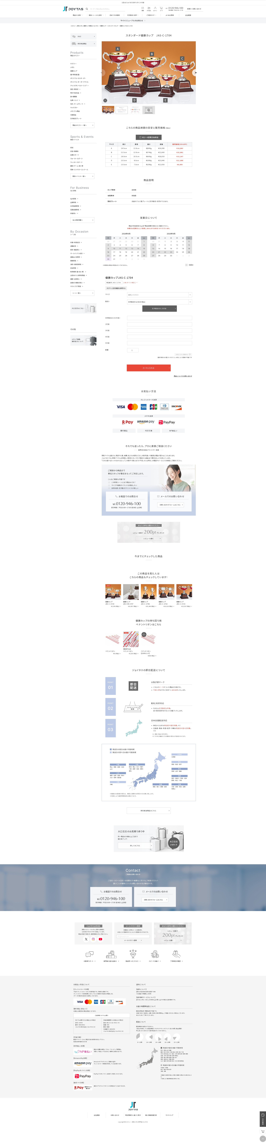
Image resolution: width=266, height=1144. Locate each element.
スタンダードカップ (113, 26)
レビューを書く (149, 538)
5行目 (107, 343)
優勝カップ (103, 26)
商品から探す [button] (77, 15)
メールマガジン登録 (130, 940)
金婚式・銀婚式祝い (76, 283)
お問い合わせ (115, 1115)
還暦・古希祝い (75, 279)
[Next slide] (195, 72)
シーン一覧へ (77, 293)
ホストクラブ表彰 (75, 286)
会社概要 (188, 15)
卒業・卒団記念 (75, 242)
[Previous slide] (101, 72)
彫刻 (107, 301)
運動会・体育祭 (75, 257)
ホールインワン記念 (76, 253)
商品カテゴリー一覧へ (80, 125)
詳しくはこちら (135, 846)
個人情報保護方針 (151, 1115)
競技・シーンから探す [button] (95, 15)
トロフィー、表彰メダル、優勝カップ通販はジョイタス (84, 26)
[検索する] (87, 9)
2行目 (107, 324)
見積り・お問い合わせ (194, 9)
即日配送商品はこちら (148, 811)
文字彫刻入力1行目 (113, 318)
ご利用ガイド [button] (150, 15)
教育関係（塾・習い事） (77, 272)
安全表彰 (73, 268)
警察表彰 (73, 261)
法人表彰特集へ (78, 220)
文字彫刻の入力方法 (159, 308)
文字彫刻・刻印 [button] (132, 15)
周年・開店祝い (75, 250)
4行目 (107, 337)
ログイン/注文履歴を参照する (116, 288)
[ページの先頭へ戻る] (263, 1139)
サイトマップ (169, 1115)
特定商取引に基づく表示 (133, 1115)
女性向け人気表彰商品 (77, 275)
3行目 (107, 330)
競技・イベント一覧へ (79, 176)
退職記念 (73, 246)
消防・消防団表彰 (75, 264)
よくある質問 (170, 15)
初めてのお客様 (115, 15)
